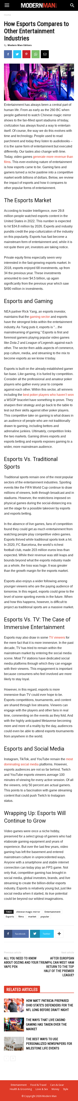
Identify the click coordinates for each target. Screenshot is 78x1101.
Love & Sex (42, 1089)
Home (7, 15)
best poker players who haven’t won (48, 394)
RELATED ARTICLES (22, 989)
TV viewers (57, 637)
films (21, 916)
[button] (72, 5)
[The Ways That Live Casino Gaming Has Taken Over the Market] (14, 1024)
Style (65, 1089)
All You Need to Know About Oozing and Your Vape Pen (21, 962)
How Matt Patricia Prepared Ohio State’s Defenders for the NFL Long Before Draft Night (49, 1005)
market (32, 916)
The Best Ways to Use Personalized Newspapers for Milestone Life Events (49, 1043)
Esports (10, 916)
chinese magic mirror (28, 911)
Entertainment (52, 911)
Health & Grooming (21, 1089)
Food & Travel (38, 1085)
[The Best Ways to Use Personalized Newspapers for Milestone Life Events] (14, 1044)
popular (45, 916)
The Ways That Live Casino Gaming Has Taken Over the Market (46, 1024)
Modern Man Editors (20, 45)
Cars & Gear (57, 1085)
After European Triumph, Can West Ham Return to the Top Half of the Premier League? (56, 966)
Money (55, 1089)
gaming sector (40, 316)
